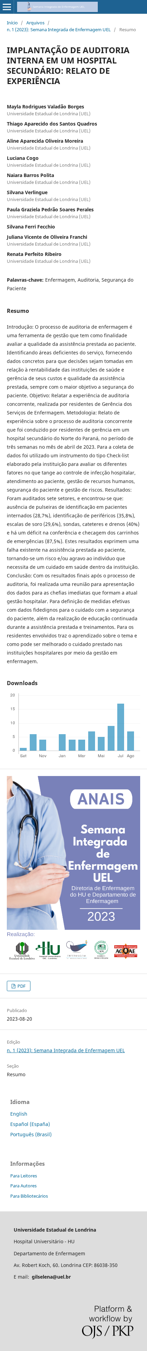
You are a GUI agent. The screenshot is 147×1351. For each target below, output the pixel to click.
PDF (21, 986)
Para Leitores (23, 1176)
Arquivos (35, 23)
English (18, 1114)
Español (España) (30, 1124)
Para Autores (23, 1186)
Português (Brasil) (31, 1134)
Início (12, 23)
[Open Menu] (7, 7)
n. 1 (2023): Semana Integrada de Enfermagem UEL (59, 29)
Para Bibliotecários (29, 1196)
